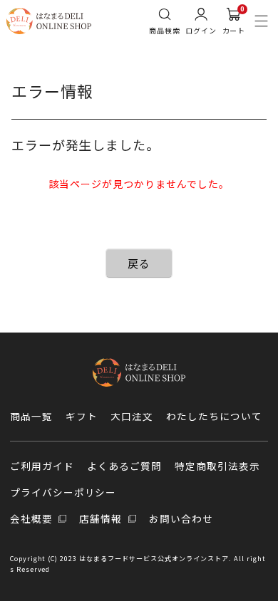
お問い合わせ (181, 518)
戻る (139, 263)
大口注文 (131, 416)
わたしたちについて (214, 416)
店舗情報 (102, 518)
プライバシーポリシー (63, 492)
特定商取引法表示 (217, 466)
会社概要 (33, 518)
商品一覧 (31, 416)
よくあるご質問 (124, 466)
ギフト (82, 416)
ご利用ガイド (42, 466)
